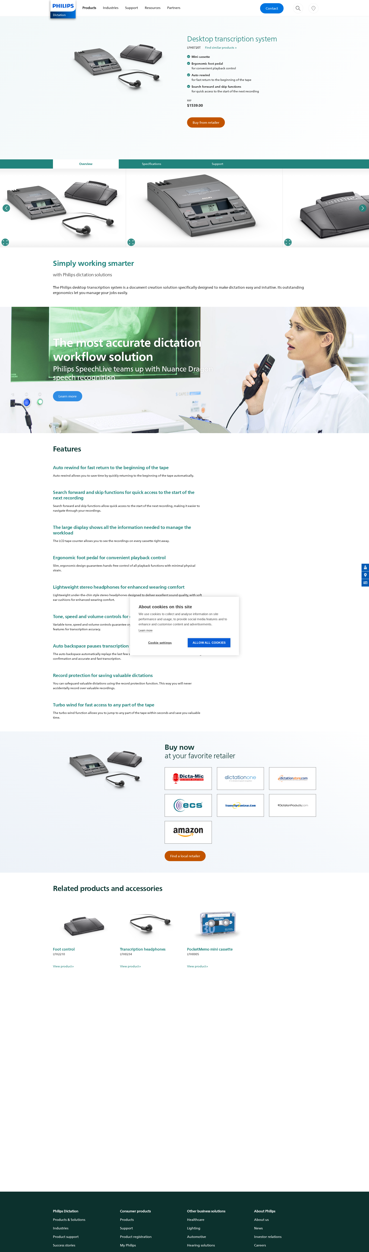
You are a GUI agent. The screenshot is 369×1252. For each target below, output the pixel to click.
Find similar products (219, 47)
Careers (260, 1245)
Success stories (64, 1245)
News (258, 1228)
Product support (66, 1237)
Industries (110, 8)
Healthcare (195, 1220)
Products (89, 8)
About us (261, 1220)
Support (131, 8)
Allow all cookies (209, 642)
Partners (173, 8)
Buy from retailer (206, 122)
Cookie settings (160, 642)
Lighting (193, 1228)
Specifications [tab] (151, 163)
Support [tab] (217, 163)
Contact (272, 8)
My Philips (128, 1245)
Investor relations (267, 1237)
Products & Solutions (69, 1220)
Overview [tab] (85, 163)
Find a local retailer (185, 856)
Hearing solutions (201, 1245)
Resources (152, 8)
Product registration (136, 1237)
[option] (63, 208)
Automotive (196, 1237)
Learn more (68, 396)
